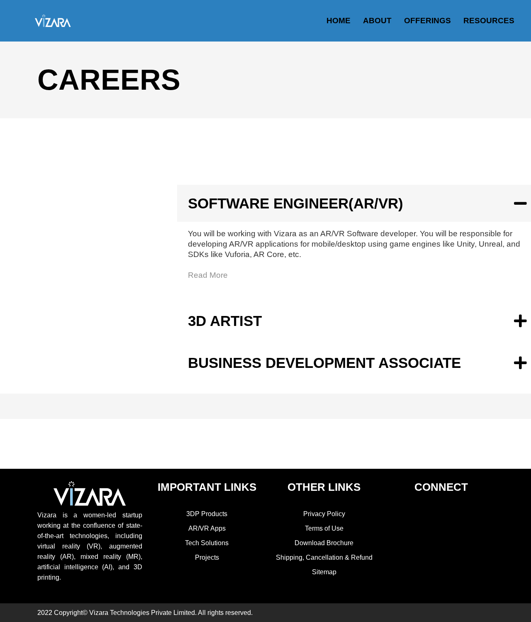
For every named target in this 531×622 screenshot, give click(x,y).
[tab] (354, 203)
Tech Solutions (207, 542)
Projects (207, 557)
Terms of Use (324, 528)
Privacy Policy (324, 513)
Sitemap (324, 571)
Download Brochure (324, 542)
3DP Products (206, 513)
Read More (208, 275)
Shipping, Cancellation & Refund (324, 557)
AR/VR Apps (207, 528)
